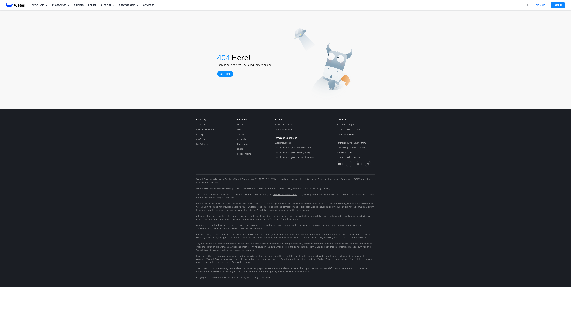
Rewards (241, 139)
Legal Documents (283, 142)
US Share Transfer (283, 129)
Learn (240, 124)
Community (243, 144)
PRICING (79, 5)
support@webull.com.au (349, 129)
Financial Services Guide (285, 194)
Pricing (199, 134)
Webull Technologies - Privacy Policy (292, 152)
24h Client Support (346, 124)
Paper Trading (244, 153)
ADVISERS (148, 5)
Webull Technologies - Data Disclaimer (293, 147)
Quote (240, 148)
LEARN (92, 5)
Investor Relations (205, 129)
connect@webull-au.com (349, 157)
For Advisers (202, 144)
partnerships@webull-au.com (351, 147)
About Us (200, 124)
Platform (200, 139)
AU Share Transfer (283, 124)
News (240, 129)
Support (241, 134)
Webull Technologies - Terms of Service (294, 157)
